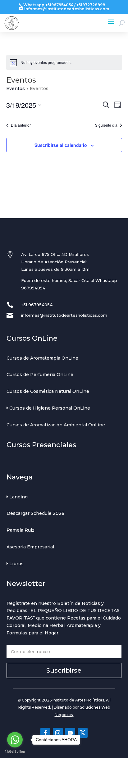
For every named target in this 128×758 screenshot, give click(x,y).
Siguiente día (106, 125)
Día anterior (21, 125)
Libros (16, 563)
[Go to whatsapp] (15, 739)
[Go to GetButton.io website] (15, 752)
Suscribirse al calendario (60, 145)
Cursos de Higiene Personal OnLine (49, 408)
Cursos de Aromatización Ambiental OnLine (56, 425)
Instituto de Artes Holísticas (78, 700)
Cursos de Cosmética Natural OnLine (48, 391)
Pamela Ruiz (20, 530)
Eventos (15, 88)
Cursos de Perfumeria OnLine (40, 374)
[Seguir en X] (83, 733)
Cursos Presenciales (41, 445)
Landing (18, 497)
